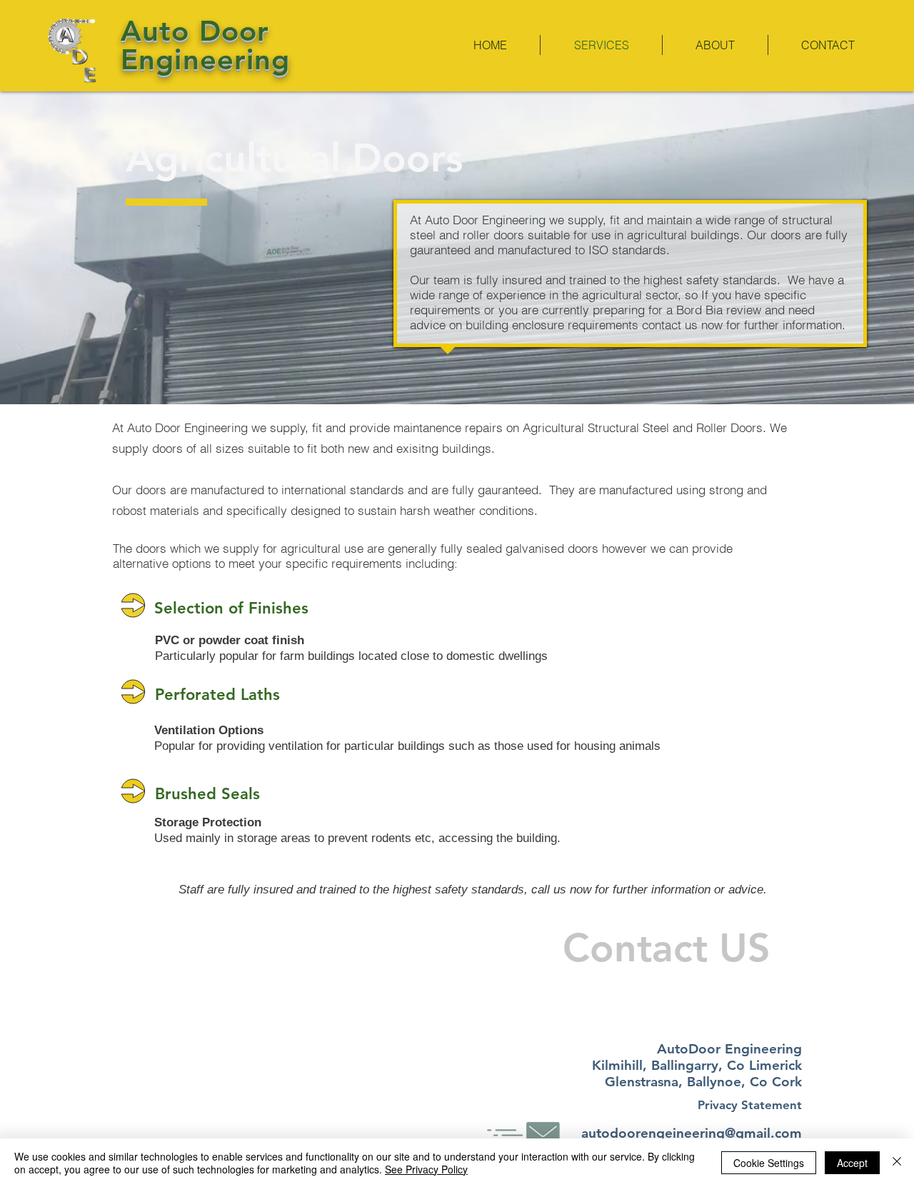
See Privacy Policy (426, 1169)
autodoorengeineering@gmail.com (691, 1133)
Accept (852, 1163)
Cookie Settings (768, 1163)
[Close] (896, 1163)
